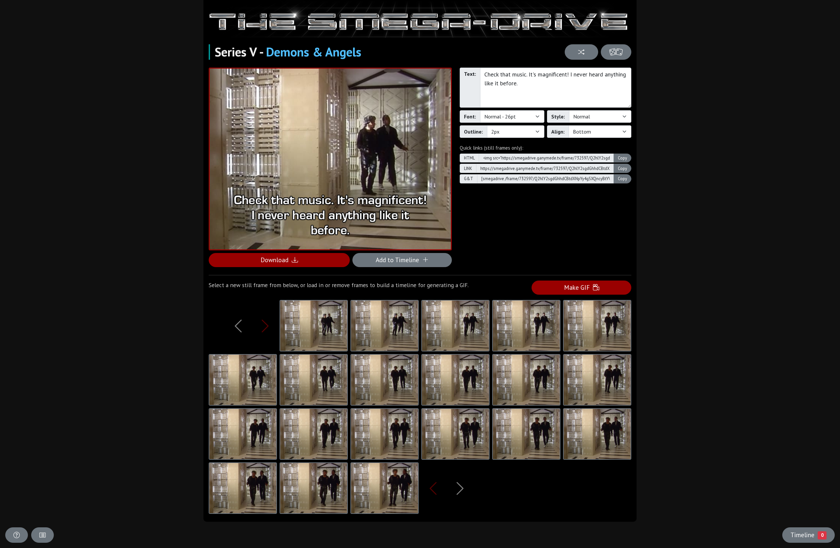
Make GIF (578, 287)
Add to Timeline (399, 260)
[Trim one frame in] (265, 326)
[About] (16, 535)
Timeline (806, 535)
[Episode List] (42, 535)
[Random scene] (581, 52)
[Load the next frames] (460, 488)
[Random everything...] (616, 52)
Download (276, 260)
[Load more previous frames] (238, 326)
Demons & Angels (313, 52)
